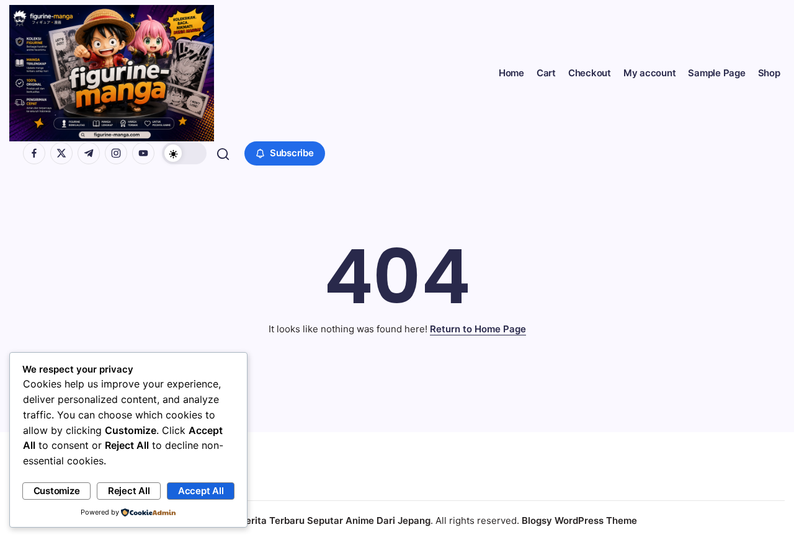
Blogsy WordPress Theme (579, 520)
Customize (56, 491)
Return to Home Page (478, 329)
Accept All (201, 491)
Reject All (129, 491)
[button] (184, 153)
